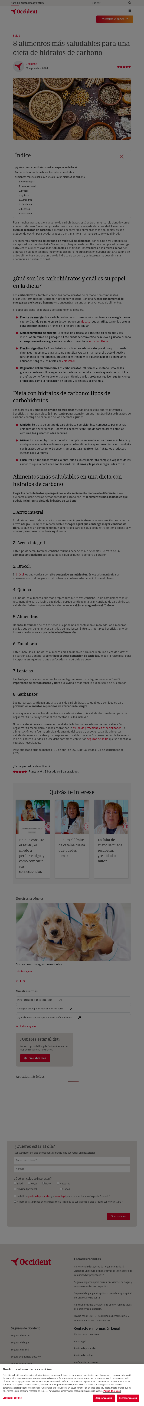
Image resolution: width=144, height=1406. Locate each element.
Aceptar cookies (104, 1398)
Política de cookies (111, 1391)
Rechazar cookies (128, 1398)
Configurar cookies (12, 1398)
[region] (72, 1385)
